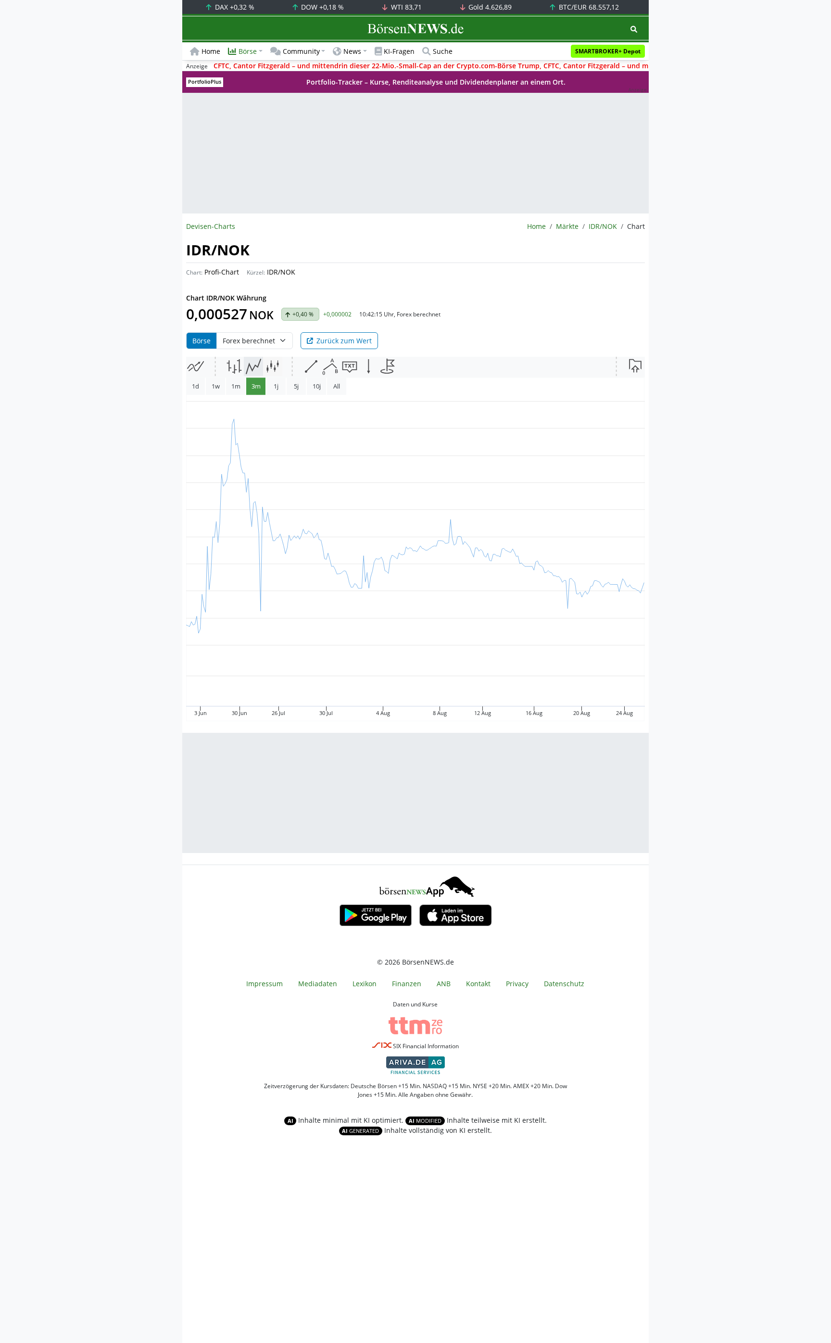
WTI (405, 7)
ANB (444, 983)
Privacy (517, 983)
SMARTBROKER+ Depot (608, 51)
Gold (489, 7)
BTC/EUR (588, 7)
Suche (443, 51)
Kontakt (478, 983)
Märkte (567, 226)
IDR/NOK (603, 226)
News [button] (352, 51)
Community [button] (301, 51)
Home (210, 51)
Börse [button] (248, 51)
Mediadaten (317, 983)
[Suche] (634, 29)
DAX (233, 7)
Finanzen (406, 983)
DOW (321, 7)
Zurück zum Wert (344, 340)
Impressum (264, 983)
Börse (201, 340)
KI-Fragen (399, 51)
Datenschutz (564, 983)
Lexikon (365, 983)
